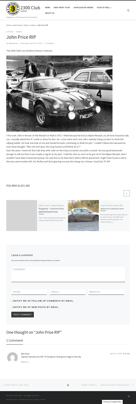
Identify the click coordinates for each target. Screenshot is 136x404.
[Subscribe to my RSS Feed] (129, 396)
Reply (25, 362)
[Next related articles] (127, 193)
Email (55, 292)
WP (16, 399)
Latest (32, 25)
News (26, 25)
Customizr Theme (38, 399)
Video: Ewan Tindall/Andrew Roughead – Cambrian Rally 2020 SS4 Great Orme (51, 208)
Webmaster (13, 43)
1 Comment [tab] (14, 340)
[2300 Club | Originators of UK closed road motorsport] (13, 8)
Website (94, 292)
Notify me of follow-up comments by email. (43, 301)
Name (16, 292)
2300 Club (17, 395)
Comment (19, 269)
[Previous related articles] (120, 193)
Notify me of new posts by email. (36, 307)
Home (8, 25)
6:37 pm (126, 354)
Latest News (18, 25)
